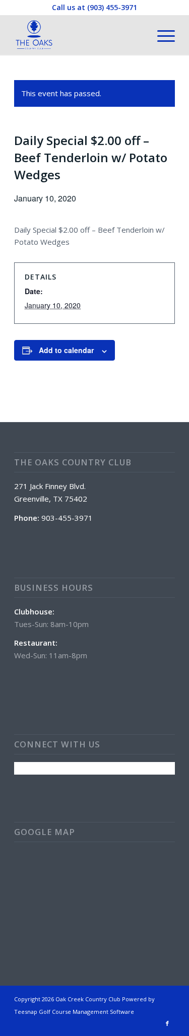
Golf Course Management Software (86, 1011)
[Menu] (161, 35)
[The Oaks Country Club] (78, 35)
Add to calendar (66, 350)
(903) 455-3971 (112, 7)
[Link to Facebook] (167, 1023)
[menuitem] (161, 35)
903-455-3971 (67, 518)
